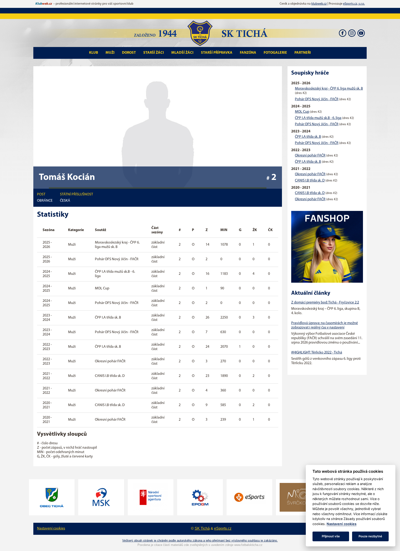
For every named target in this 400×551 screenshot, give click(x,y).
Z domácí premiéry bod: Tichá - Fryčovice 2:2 (325, 302)
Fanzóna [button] (248, 53)
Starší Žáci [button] (153, 53)
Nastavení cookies (51, 528)
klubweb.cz (319, 4)
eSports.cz (222, 528)
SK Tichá (202, 528)
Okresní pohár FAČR (310, 155)
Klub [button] (93, 53)
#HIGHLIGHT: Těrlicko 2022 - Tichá (316, 352)
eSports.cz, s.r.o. (354, 4)
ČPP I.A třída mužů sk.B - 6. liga (318, 118)
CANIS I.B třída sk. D (310, 180)
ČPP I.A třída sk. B (308, 137)
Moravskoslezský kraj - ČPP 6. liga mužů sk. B (329, 89)
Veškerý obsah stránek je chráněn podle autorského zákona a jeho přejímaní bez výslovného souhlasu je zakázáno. (200, 540)
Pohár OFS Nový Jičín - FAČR (316, 99)
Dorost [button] (129, 53)
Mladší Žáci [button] (182, 53)
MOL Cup (302, 112)
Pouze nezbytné (370, 536)
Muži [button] (110, 53)
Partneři (302, 53)
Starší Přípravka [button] (216, 53)
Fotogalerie (275, 53)
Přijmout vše (331, 536)
